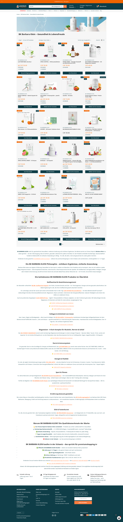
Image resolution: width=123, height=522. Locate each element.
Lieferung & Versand (60, 497)
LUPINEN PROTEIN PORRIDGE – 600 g (72, 194)
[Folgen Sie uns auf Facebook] (53, 515)
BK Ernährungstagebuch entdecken (62, 404)
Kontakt (57, 492)
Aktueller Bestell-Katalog (23, 492)
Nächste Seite (99, 244)
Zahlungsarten (59, 499)
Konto (81, 7)
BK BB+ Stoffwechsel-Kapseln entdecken (62, 303)
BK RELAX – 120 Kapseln (46, 160)
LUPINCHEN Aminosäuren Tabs (48, 194)
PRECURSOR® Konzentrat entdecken (62, 418)
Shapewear (62, 10)
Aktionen (86, 10)
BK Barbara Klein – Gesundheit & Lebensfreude (32, 14)
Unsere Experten (40, 505)
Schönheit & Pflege (42, 10)
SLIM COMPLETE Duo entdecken (62, 309)
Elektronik (80, 10)
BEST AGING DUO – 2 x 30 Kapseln (49, 228)
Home (18, 14)
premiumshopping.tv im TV (42, 495)
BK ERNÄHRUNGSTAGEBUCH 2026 (71, 129)
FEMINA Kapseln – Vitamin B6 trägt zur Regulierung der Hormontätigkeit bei (72, 161)
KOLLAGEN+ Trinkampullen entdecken (62, 324)
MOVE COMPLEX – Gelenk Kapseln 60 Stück (27, 96)
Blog (101, 10)
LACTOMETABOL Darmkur (24, 62)
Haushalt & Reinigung (71, 10)
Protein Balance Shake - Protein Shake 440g (93, 96)
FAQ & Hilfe (58, 494)
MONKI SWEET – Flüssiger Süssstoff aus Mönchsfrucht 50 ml (72, 62)
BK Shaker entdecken (62, 389)
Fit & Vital (34, 10)
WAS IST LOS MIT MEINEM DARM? (93, 194)
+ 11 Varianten (88, 167)
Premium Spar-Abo (60, 501)
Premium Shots (44, 93)
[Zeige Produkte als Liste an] (103, 40)
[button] (119, 518)
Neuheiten (29, 10)
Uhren (49, 10)
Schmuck (55, 10)
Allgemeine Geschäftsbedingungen (23, 502)
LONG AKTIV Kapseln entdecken (62, 367)
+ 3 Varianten (43, 102)
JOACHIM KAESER (83, 460)
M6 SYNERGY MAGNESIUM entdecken (62, 338)
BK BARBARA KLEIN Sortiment (41, 259)
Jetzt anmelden (83, 502)
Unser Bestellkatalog (41, 503)
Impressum (20, 499)
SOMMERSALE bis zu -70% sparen (61, 1)
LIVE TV (38, 498)
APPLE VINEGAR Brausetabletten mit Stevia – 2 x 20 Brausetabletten (94, 161)
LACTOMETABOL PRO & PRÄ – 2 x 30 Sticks (27, 228)
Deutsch (19, 512)
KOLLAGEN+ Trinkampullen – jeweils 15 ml (49, 96)
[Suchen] (65, 6)
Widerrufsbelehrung (22, 497)
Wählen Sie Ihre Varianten (50, 73)
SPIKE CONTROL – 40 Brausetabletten (50, 62)
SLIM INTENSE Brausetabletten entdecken (62, 306)
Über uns (38, 492)
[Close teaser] (116, 515)
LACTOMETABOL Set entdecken (62, 353)
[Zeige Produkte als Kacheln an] (101, 40)
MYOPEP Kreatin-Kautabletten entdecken (62, 386)
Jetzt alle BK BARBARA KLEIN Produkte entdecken (62, 463)
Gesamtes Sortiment (95, 10)
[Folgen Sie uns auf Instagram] (55, 515)
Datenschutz (20, 494)
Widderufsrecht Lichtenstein (21, 505)
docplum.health (95, 460)
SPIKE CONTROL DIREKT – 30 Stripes (27, 160)
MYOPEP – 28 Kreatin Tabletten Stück (50, 129)
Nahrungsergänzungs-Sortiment (60, 460)
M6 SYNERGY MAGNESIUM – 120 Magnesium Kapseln (93, 62)
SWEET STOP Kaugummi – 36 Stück (27, 194)
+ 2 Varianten (21, 69)
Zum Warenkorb (73, 73)
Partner (38, 500)
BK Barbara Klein (22, 60)
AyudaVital (75, 460)
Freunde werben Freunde (62, 503)
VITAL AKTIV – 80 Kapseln (69, 228)
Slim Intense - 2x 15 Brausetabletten (27, 129)
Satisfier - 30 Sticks (67, 95)
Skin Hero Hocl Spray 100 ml (92, 228)
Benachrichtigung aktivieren (28, 73)
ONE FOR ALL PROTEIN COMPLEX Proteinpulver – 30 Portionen (93, 130)
